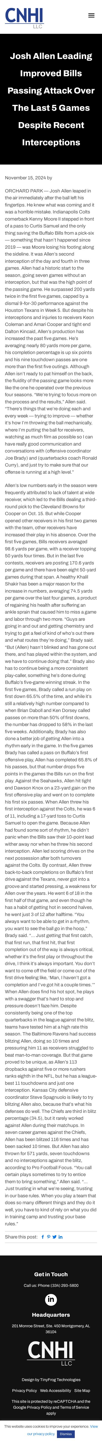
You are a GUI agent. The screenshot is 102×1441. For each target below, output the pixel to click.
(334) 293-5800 (64, 1285)
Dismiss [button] (66, 1434)
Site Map (82, 1390)
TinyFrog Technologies (60, 1380)
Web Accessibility (55, 1390)
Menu (92, 15)
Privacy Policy (24, 1390)
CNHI (24, 18)
